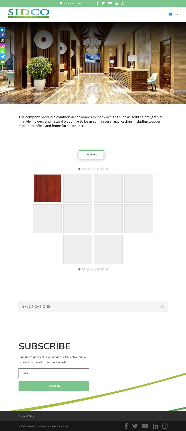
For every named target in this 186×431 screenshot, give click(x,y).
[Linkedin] (2, 29)
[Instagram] (2, 45)
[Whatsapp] (2, 51)
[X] (2, 40)
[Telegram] (2, 56)
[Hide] (1, 68)
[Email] (2, 62)
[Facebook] (2, 35)
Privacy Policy (26, 416)
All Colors (91, 154)
